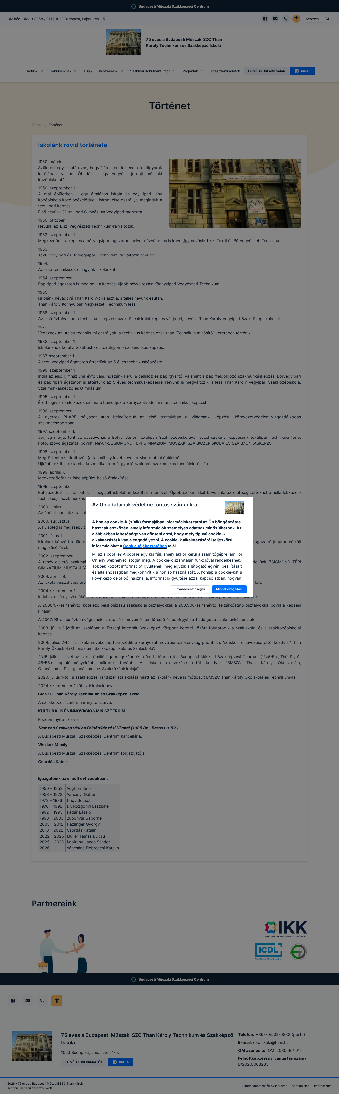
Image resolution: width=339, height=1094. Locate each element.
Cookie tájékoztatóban (145, 545)
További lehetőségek (190, 589)
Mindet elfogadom (229, 589)
